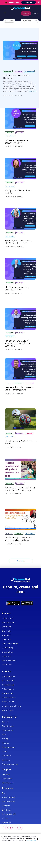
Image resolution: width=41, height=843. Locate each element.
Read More (32, 91)
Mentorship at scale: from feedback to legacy (17, 288)
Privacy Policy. (31, 840)
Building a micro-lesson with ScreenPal (16, 76)
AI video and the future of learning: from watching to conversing (17, 343)
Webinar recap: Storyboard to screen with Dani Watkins (18, 539)
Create (25, 13)
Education (18, 71)
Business (9, 383)
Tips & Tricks (29, 71)
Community (8, 71)
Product (30, 433)
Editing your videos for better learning (18, 191)
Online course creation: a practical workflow (16, 141)
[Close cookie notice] (39, 839)
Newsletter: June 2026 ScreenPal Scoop (20, 442)
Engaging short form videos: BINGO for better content (18, 241)
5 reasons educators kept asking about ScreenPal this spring (20, 488)
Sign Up (35, 13)
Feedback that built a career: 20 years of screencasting (19, 388)
